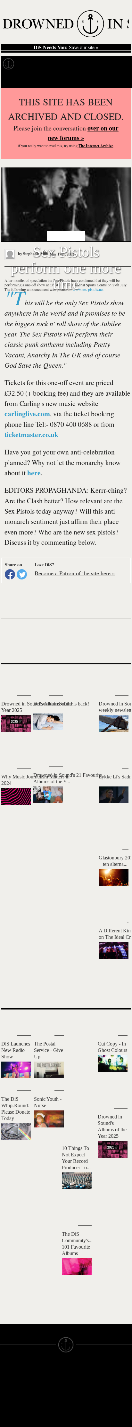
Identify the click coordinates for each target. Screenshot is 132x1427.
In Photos (80, 64)
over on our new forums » (83, 132)
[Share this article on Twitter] (22, 574)
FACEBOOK (43, 1399)
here (34, 473)
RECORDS (9, 1408)
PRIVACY (74, 1380)
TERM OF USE (79, 1374)
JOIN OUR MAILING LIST (46, 1377)
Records (29, 64)
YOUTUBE (42, 1423)
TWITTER (41, 1405)
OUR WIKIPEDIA (80, 1391)
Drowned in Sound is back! (61, 703)
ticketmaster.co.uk (31, 434)
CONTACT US (45, 1368)
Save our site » (66, 47)
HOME (6, 1380)
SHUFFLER (43, 1411)
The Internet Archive (95, 145)
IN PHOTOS (10, 1403)
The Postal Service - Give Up (48, 1050)
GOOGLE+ (41, 1394)
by (32, 253)
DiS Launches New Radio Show (15, 1050)
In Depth (54, 64)
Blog (101, 64)
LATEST (9, 678)
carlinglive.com (27, 413)
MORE (116, 992)
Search (119, 80)
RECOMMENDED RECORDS (15, 1417)
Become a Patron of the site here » (75, 573)
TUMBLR (41, 1417)
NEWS (6, 1391)
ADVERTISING (78, 1385)
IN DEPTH (9, 1397)
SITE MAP (9, 1385)
